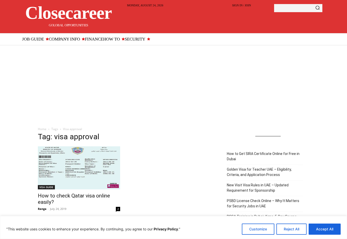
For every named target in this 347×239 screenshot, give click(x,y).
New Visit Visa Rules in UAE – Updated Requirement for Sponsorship (258, 187)
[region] (173, 227)
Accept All (324, 229)
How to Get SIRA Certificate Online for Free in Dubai (263, 156)
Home (42, 129)
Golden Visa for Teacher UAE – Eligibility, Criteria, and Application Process (259, 172)
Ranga (42, 209)
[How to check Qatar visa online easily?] (79, 167)
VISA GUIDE (46, 187)
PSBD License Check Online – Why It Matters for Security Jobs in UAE (263, 203)
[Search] (317, 8)
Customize (258, 229)
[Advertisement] (173, 83)
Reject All (291, 229)
